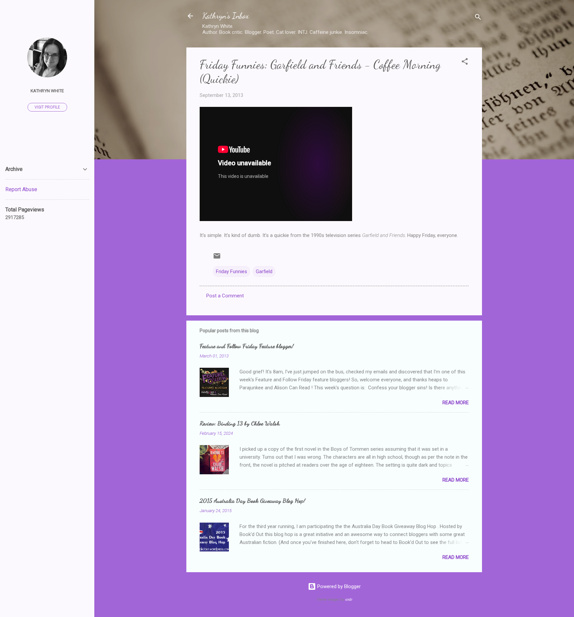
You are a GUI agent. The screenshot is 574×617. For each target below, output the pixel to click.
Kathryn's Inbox (225, 16)
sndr (348, 599)
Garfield (264, 271)
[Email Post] (217, 258)
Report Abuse (21, 189)
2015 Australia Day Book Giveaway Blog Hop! (252, 500)
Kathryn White (47, 90)
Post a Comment (225, 296)
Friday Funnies (231, 271)
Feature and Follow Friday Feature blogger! (247, 345)
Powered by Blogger (338, 586)
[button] (465, 62)
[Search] (478, 18)
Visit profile (47, 107)
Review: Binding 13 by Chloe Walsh (240, 423)
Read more (455, 403)
